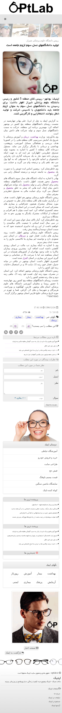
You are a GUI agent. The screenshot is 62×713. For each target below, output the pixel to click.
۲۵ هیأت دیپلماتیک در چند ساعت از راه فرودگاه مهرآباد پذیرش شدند (35, 517)
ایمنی (15, 582)
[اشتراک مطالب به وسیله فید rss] (6, 332)
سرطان (22, 236)
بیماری (18, 317)
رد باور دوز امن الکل (51, 345)
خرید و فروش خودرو (47, 457)
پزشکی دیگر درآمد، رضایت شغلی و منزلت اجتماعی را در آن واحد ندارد (34, 508)
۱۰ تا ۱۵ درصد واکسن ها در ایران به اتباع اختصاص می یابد (38, 350)
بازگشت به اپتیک (14, 653)
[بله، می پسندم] (28, 326)
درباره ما (57, 693)
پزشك (54, 320)
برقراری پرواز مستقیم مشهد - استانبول (45, 504)
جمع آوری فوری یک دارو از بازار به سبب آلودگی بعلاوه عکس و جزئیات (35, 341)
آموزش (28, 573)
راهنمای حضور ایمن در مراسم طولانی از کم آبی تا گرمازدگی (39, 513)
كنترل (25, 258)
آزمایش (52, 582)
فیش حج (53, 471)
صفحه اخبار (30, 648)
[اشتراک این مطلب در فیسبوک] (16, 332)
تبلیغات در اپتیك (54, 697)
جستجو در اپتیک (54, 701)
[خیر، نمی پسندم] (15, 326)
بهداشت (34, 137)
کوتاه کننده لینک (50, 490)
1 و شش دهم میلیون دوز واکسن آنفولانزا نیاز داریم (41, 354)
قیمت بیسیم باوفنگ (48, 477)
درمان (26, 137)
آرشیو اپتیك (56, 705)
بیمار (29, 317)
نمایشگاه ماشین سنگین (46, 484)
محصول (51, 172)
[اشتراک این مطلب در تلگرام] (21, 332)
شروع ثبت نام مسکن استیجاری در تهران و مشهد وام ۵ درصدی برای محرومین (32, 535)
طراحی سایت (50, 464)
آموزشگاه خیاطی (49, 451)
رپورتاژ (14, 573)
